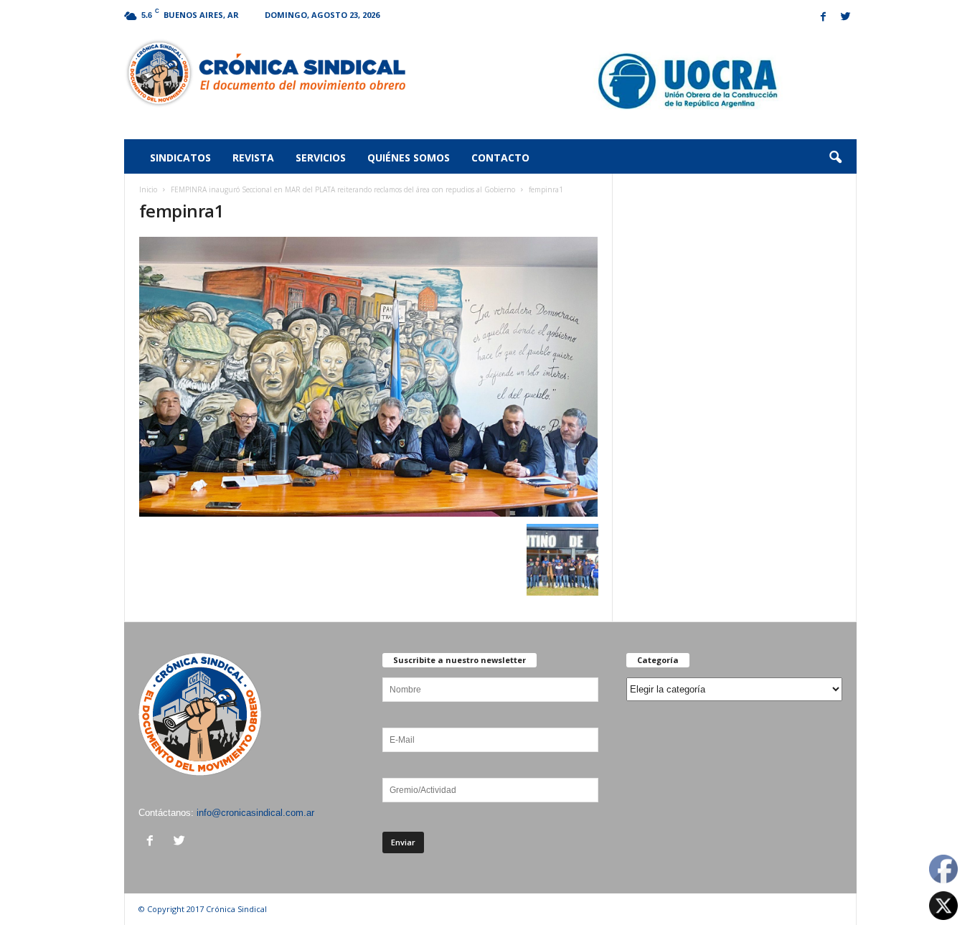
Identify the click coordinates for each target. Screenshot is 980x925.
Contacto (500, 157)
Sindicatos (180, 157)
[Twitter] (845, 17)
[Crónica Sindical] (265, 73)
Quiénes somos (408, 157)
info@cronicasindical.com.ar (255, 812)
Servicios (321, 157)
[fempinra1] (368, 377)
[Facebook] (823, 17)
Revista (253, 157)
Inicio (148, 189)
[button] (835, 158)
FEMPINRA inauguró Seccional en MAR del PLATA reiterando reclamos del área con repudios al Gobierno (343, 189)
